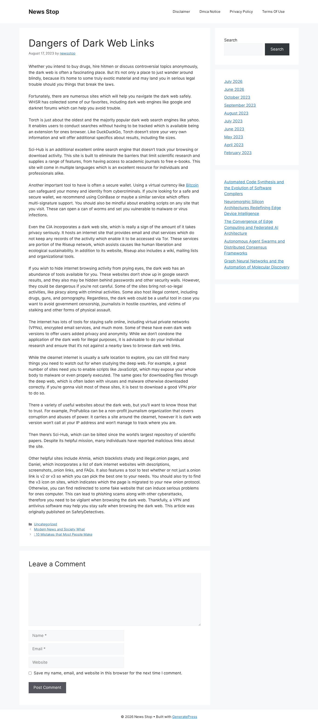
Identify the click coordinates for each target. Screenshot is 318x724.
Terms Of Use (273, 11)
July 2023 (233, 121)
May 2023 (233, 137)
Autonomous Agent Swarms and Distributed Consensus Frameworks (254, 247)
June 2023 (234, 129)
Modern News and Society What (59, 529)
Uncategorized (45, 524)
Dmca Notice (210, 11)
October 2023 (237, 97)
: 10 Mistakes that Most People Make (63, 534)
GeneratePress (184, 716)
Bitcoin (192, 185)
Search (230, 40)
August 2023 (236, 113)
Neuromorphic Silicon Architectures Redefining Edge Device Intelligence (252, 207)
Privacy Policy (241, 11)
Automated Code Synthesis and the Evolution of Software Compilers (254, 188)
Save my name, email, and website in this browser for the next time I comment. (108, 673)
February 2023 (238, 152)
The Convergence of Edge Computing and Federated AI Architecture (251, 227)
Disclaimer (181, 11)
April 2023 (234, 145)
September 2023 (240, 105)
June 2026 (234, 89)
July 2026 (233, 81)
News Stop (44, 11)
